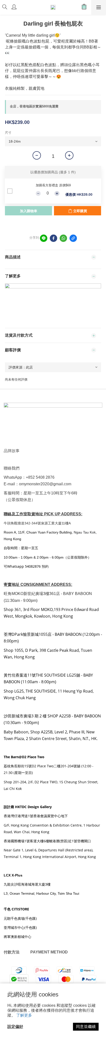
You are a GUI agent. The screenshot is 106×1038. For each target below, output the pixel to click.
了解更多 (24, 1015)
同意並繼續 (86, 1026)
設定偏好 (15, 1026)
